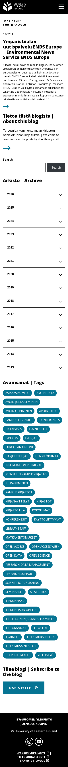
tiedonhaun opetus (21, 610)
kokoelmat (41, 510)
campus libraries (18, 420)
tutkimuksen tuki (40, 637)
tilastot (41, 628)
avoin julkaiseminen (21, 402)
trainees (12, 637)
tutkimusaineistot (20, 646)
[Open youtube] (39, 742)
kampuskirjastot (18, 492)
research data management (27, 565)
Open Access (14, 547)
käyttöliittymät (47, 519)
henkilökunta (46, 456)
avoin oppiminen (18, 411)
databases (13, 429)
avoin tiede (48, 411)
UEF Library (12, 21)
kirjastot (44, 501)
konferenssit (16, 519)
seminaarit (14, 592)
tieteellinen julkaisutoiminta (29, 619)
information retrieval (23, 465)
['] (7, 149)
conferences (50, 420)
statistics (38, 592)
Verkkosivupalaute (31, 753)
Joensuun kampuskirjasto (26, 474)
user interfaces (17, 655)
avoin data (45, 393)
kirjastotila (15, 510)
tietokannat (15, 628)
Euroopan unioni (19, 447)
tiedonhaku (15, 601)
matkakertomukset (21, 537)
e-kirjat (31, 438)
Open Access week (45, 547)
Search (8, 160)
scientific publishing (22, 583)
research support (19, 574)
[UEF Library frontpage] (14, 7)
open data (13, 556)
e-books (11, 438)
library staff (15, 529)
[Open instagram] (29, 742)
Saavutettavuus (32, 760)
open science (39, 556)
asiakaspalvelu (17, 393)
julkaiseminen (16, 483)
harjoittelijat (16, 456)
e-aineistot (38, 429)
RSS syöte (20, 687)
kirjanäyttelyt (17, 501)
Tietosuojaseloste (31, 757)
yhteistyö (45, 655)
